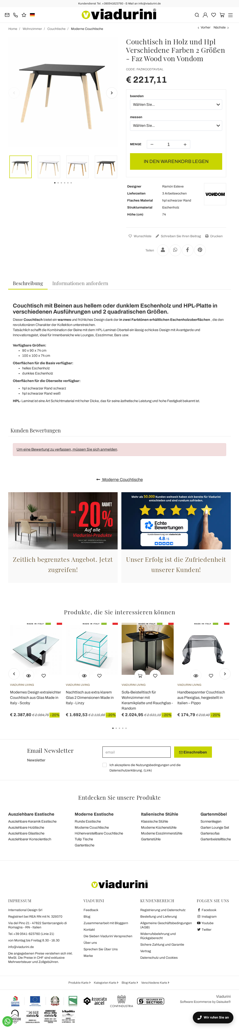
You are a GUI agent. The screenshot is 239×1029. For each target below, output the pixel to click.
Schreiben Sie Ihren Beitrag (180, 236)
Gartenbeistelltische (215, 839)
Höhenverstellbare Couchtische (99, 833)
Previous (14, 93)
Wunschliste (142, 236)
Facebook (208, 910)
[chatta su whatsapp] (7, 1021)
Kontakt (89, 929)
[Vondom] (215, 194)
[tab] (28, 283)
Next (111, 93)
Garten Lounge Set (214, 827)
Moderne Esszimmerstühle (161, 833)
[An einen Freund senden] (163, 250)
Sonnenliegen (210, 821)
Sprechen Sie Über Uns (101, 949)
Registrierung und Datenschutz (163, 910)
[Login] (205, 14)
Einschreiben (195, 752)
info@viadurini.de (21, 947)
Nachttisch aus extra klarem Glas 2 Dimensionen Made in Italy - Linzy (90, 697)
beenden (137, 96)
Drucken (216, 236)
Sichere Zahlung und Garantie (162, 944)
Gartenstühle (151, 839)
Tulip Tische (84, 839)
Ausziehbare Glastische (26, 833)
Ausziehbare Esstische (31, 814)
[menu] (230, 14)
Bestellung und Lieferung (158, 916)
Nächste (220, 27)
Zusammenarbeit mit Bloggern (106, 923)
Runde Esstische (88, 821)
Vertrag (145, 951)
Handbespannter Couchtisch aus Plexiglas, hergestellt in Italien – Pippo (201, 697)
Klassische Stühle (154, 821)
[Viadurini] (119, 14)
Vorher (206, 27)
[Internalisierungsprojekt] (44, 1001)
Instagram (209, 916)
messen (136, 117)
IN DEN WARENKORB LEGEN (176, 161)
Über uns (90, 942)
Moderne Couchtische (122, 479)
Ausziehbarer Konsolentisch (29, 839)
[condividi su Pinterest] (200, 250)
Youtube (207, 923)
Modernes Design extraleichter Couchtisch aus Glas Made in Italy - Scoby (35, 697)
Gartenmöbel (213, 814)
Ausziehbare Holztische (26, 827)
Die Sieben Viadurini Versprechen (108, 936)
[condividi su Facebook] (187, 250)
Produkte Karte (78, 982)
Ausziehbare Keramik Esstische (32, 821)
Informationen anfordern (80, 283)
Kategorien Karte (105, 982)
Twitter (206, 929)
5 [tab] (130, 731)
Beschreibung (28, 283)
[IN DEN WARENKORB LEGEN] (140, 675)
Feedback (91, 910)
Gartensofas (210, 833)
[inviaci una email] (7, 14)
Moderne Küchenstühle (158, 827)
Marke (88, 956)
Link (148, 770)
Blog (87, 916)
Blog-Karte (129, 982)
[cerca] (196, 14)
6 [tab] (75, 186)
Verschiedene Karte (154, 982)
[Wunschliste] (43, 675)
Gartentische (84, 845)
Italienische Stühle (159, 814)
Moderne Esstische (94, 814)
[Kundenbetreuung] (15, 14)
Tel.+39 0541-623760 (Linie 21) (31, 934)
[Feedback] (23, 14)
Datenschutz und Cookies (159, 957)
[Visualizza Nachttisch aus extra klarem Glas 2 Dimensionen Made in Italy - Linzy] (84, 675)
